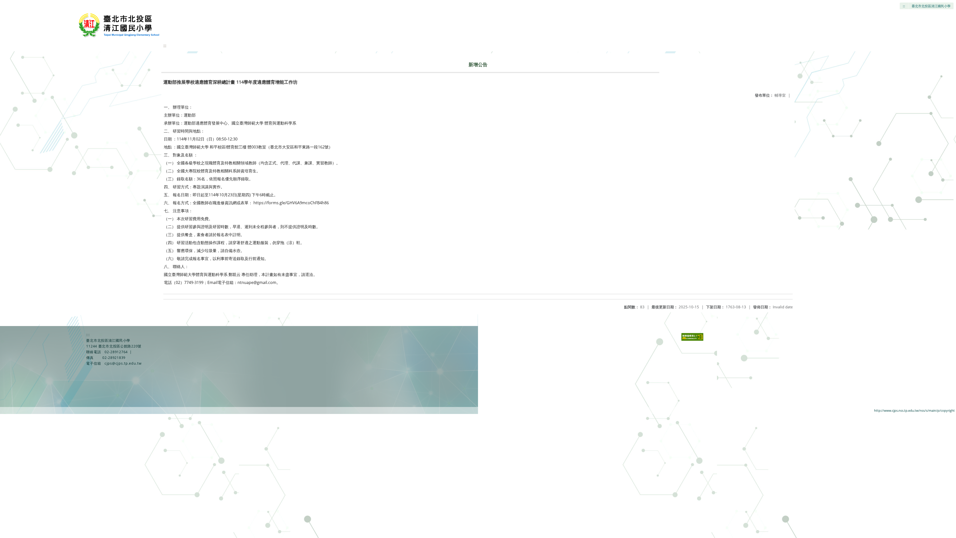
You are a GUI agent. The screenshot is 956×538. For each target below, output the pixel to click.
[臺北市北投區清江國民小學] (120, 24)
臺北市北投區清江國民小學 (931, 6)
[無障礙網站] (692, 339)
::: (904, 6)
